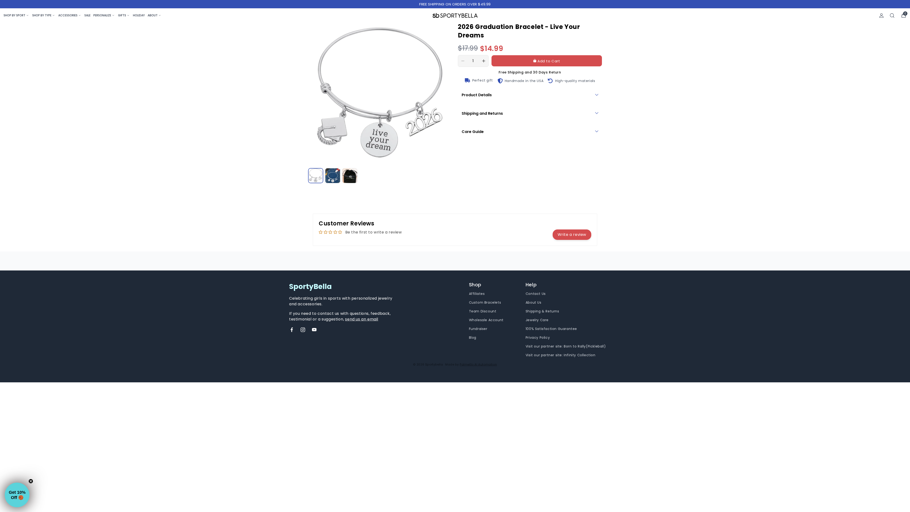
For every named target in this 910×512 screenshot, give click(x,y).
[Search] (892, 15)
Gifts (122, 15)
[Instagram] (303, 330)
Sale (87, 15)
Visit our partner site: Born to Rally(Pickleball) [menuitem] (566, 346)
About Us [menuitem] (533, 302)
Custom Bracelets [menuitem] (485, 302)
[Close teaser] (30, 481)
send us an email (361, 319)
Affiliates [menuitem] (477, 293)
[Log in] (881, 15)
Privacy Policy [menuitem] (538, 337)
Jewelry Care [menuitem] (537, 320)
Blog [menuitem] (472, 337)
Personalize (102, 15)
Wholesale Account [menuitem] (486, 320)
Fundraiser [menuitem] (478, 328)
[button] (17, 495)
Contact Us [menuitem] (536, 293)
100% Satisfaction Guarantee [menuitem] (551, 328)
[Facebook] (291, 330)
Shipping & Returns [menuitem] (542, 311)
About (153, 15)
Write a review (572, 234)
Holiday (139, 15)
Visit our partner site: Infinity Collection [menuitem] (561, 355)
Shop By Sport (14, 15)
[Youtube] (314, 330)
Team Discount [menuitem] (482, 311)
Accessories (67, 15)
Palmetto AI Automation (478, 364)
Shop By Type (41, 15)
